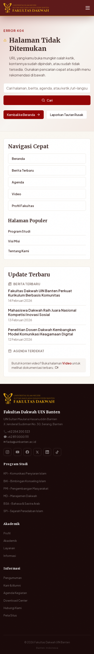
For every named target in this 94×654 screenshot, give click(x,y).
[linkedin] (47, 452)
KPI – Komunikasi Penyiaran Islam (24, 473)
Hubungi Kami (12, 608)
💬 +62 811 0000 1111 (16, 436)
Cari (50, 100)
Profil (6, 533)
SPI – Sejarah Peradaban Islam (23, 511)
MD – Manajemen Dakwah (20, 496)
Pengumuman (12, 578)
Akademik (10, 540)
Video (16, 194)
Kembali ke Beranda (21, 115)
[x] (37, 452)
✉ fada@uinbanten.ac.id (19, 441)
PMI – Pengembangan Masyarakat (25, 488)
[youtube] (17, 452)
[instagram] (7, 452)
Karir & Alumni (12, 585)
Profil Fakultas (23, 206)
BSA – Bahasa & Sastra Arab (21, 503)
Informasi (9, 555)
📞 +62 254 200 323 (16, 431)
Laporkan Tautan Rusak (66, 115)
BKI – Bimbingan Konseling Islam (24, 481)
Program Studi (19, 231)
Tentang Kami (18, 251)
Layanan (9, 548)
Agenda (18, 182)
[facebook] (27, 452)
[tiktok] (57, 452)
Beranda (18, 158)
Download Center (15, 600)
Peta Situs (10, 615)
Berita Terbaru (23, 170)
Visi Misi (14, 241)
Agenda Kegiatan (15, 593)
